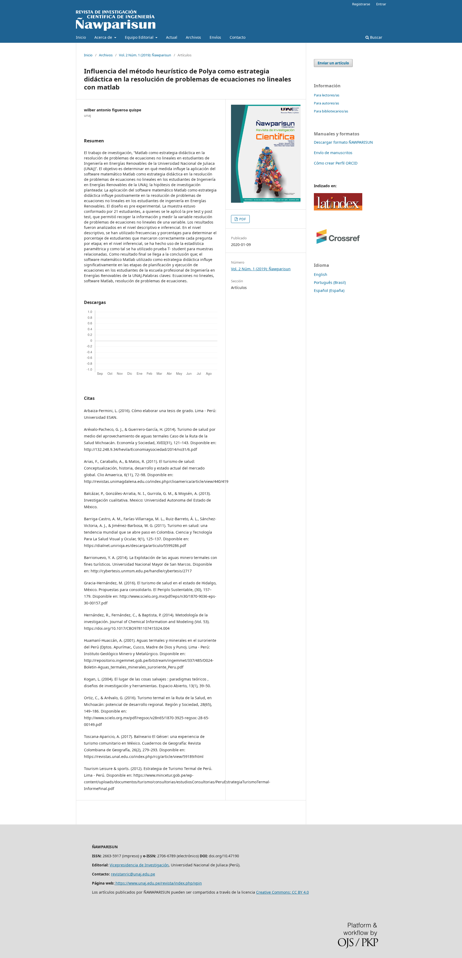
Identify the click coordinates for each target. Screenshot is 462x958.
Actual (171, 37)
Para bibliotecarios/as (331, 111)
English (320, 274)
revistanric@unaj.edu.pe (133, 874)
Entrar (381, 4)
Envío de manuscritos (333, 152)
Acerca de (103, 37)
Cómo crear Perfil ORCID (335, 163)
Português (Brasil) (330, 282)
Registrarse (361, 4)
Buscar (375, 37)
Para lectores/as (326, 95)
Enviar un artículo (333, 63)
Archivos (193, 37)
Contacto (237, 37)
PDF (242, 219)
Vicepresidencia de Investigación (139, 864)
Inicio (81, 37)
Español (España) (329, 290)
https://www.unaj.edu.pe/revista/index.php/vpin (158, 883)
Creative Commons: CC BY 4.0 (282, 892)
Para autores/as (326, 103)
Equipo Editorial (140, 37)
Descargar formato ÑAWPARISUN (343, 142)
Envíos (215, 37)
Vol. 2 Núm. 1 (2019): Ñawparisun (145, 55)
